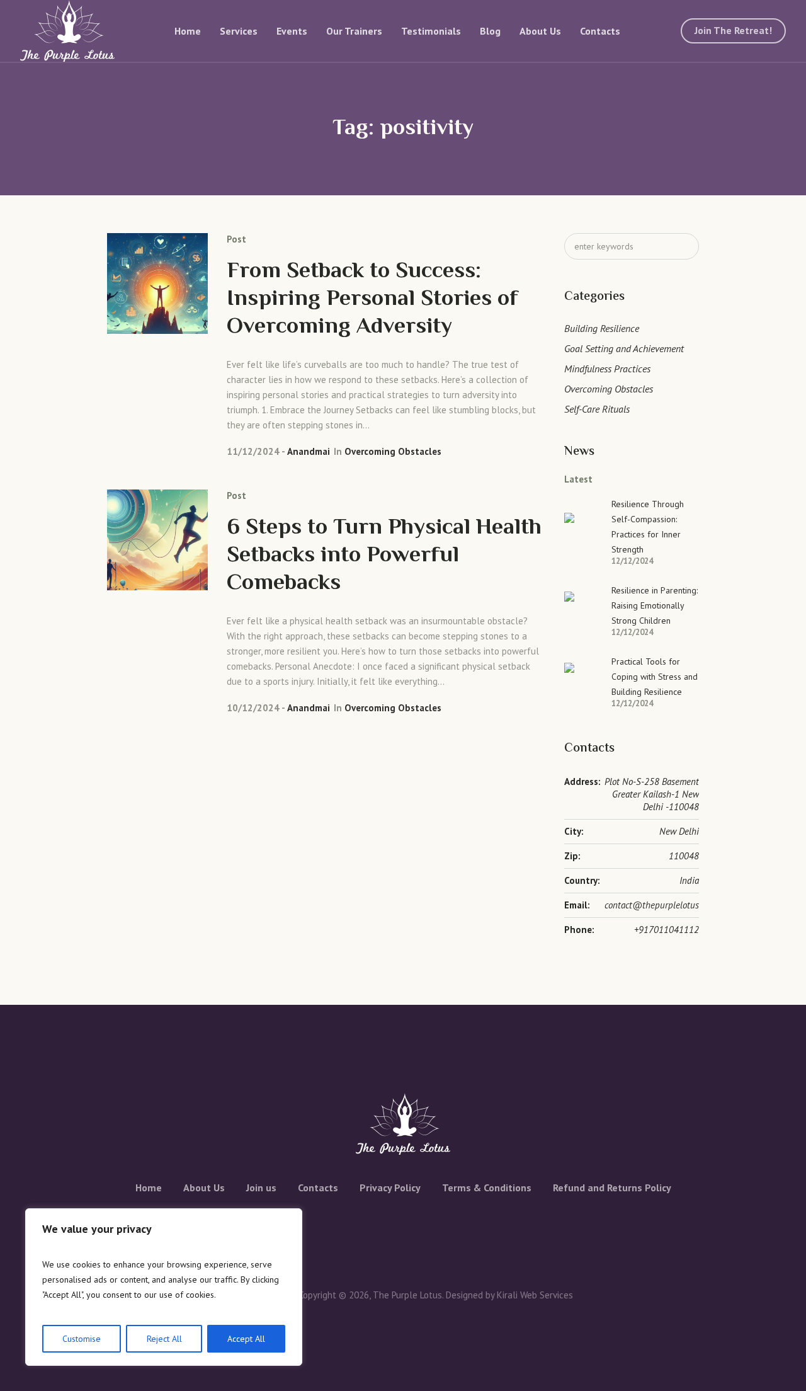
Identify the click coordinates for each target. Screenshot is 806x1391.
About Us (204, 1187)
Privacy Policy (390, 1187)
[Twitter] (388, 1228)
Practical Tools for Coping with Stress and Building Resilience (654, 676)
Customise (81, 1338)
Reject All (164, 1338)
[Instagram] (415, 1228)
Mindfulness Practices (607, 368)
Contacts (318, 1187)
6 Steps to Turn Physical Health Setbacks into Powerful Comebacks (384, 556)
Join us (261, 1187)
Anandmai (308, 451)
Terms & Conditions (486, 1187)
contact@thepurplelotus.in (656, 905)
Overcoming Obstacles (392, 451)
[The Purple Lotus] (403, 1124)
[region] (163, 1287)
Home (148, 1187)
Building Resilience (601, 328)
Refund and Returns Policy (612, 1187)
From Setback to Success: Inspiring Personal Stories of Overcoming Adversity (372, 299)
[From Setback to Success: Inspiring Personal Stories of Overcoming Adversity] (157, 283)
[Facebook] (362, 1228)
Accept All (246, 1338)
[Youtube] (441, 1228)
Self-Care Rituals (597, 409)
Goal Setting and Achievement (624, 348)
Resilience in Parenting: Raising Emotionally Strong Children (654, 605)
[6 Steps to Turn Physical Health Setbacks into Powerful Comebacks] (157, 539)
